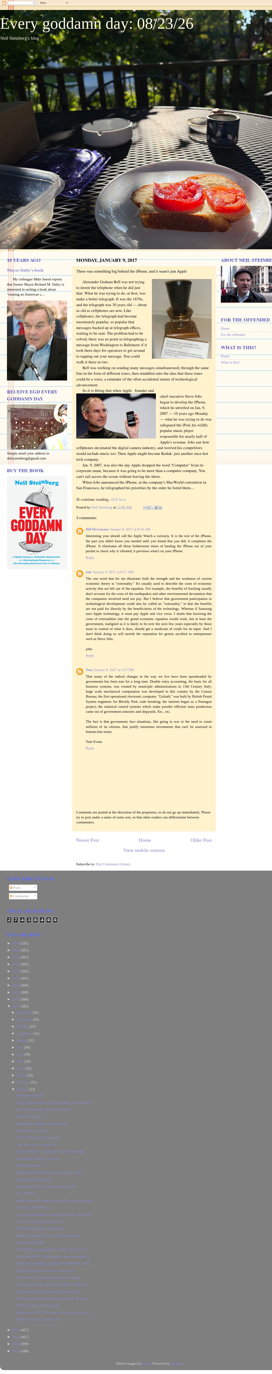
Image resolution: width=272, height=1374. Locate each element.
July (20, 1047)
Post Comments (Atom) (113, 864)
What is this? (230, 362)
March (22, 1075)
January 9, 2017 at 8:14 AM (130, 529)
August (22, 1040)
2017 (17, 1006)
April (21, 1068)
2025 (17, 950)
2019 (17, 992)
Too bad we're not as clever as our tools (44, 1270)
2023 (17, 964)
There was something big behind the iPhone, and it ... (55, 1263)
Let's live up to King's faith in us (39, 1221)
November (25, 1019)
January (23, 1089)
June (20, 1054)
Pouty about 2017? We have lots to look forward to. (53, 1312)
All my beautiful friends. (34, 1179)
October (23, 1026)
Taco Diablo (25, 1193)
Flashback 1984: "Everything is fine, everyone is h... (54, 1256)
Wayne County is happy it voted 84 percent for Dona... (56, 1200)
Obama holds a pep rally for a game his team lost (51, 1249)
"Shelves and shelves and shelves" (40, 1228)
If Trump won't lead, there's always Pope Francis (51, 1298)
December (25, 1012)
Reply (90, 558)
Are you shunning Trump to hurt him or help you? (52, 1284)
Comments (20, 896)
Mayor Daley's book (25, 270)
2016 (17, 1330)
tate (89, 572)
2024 (17, 957)
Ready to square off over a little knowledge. (48, 1235)
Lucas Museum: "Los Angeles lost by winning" (50, 1151)
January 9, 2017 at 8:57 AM (113, 572)
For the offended (233, 335)
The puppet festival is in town (37, 1158)
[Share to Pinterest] (160, 508)
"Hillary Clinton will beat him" (38, 1305)
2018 (17, 999)
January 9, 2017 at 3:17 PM (114, 670)
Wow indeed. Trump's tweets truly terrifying (48, 1277)
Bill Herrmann (97, 529)
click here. (118, 499)
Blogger (176, 1363)
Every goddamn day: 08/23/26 (97, 23)
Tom (89, 670)
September (25, 1033)
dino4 (146, 1363)
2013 (17, 1351)
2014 (17, 1344)
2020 (17, 985)
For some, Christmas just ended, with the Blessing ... (54, 1214)
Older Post (201, 840)
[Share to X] (153, 508)
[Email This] (145, 508)
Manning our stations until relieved (41, 1124)
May (20, 1061)
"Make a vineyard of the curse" (38, 1319)
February (24, 1082)
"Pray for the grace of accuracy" (39, 1137)
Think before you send (32, 1131)
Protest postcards (28, 1165)
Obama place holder (30, 1242)
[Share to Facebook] (157, 508)
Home (145, 840)
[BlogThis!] (149, 508)
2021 (17, 978)
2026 (17, 943)
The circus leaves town (32, 1207)
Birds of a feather (28, 1116)
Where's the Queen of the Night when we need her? (53, 1102)
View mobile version (144, 850)
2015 (17, 1337)
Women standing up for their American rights (49, 1172)
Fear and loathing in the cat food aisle (43, 1109)
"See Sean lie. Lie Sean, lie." (37, 1144)
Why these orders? (29, 1095)
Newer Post (87, 840)
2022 (17, 971)
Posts (16, 888)
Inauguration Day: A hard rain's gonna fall (46, 1186)
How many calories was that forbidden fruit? (48, 1291)
